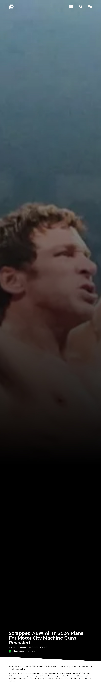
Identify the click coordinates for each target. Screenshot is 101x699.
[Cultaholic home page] (39, 6)
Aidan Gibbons (18, 651)
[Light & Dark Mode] (71, 6)
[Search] (80, 6)
